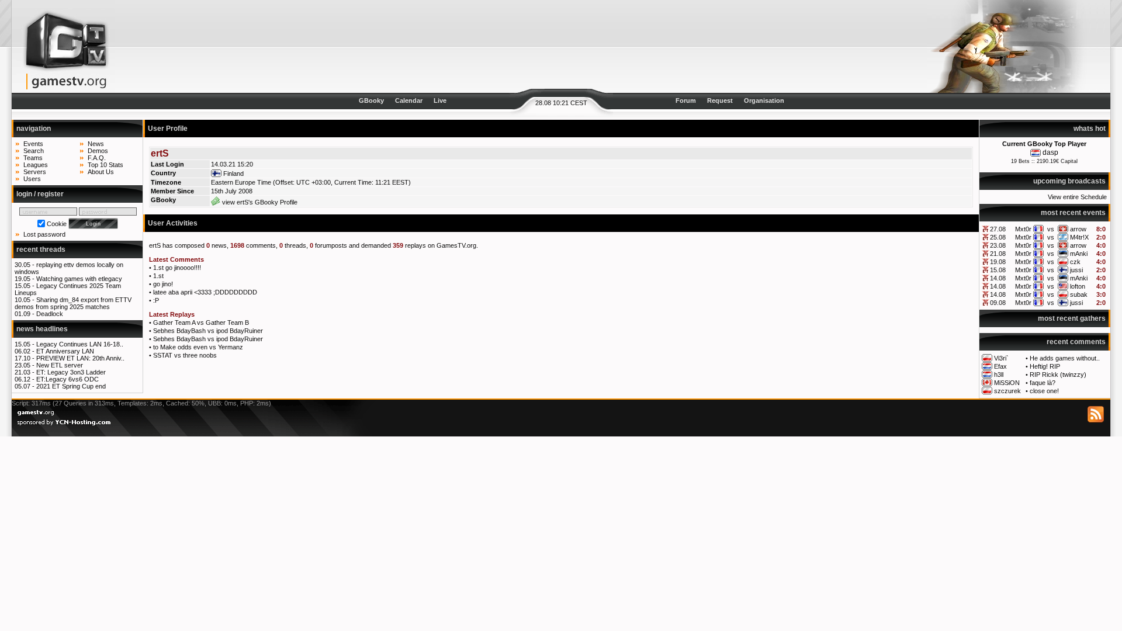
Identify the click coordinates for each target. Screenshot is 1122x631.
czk (1075, 261)
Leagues (35, 164)
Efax (1000, 366)
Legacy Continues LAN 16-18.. (79, 344)
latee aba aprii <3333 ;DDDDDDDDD (205, 292)
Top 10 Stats (105, 164)
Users (32, 178)
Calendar (409, 100)
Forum (686, 100)
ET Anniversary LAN (65, 351)
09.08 (998, 302)
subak (1079, 294)
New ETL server (59, 365)
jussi (1076, 269)
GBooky (371, 100)
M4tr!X (1079, 237)
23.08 (998, 245)
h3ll (998, 374)
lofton (1077, 286)
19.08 (998, 261)
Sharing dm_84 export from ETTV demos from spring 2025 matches (73, 303)
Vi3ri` (1001, 358)
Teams (33, 157)
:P (156, 300)
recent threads (40, 249)
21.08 (998, 253)
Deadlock (49, 313)
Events (33, 143)
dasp (1050, 152)
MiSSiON (1007, 382)
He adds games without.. (1065, 358)
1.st (158, 275)
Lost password (44, 234)
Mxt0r (1023, 229)
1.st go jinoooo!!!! (177, 267)
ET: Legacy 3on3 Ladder (71, 372)
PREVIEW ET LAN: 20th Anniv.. (80, 358)
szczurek (1007, 390)
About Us (101, 171)
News (96, 143)
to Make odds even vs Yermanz (198, 347)
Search (33, 150)
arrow (1078, 229)
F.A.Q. (97, 157)
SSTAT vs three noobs (185, 355)
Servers (34, 171)
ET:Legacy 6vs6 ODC (67, 379)
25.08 (998, 237)
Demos (98, 150)
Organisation (764, 100)
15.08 (998, 269)
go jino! (163, 283)
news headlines (42, 329)
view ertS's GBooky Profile (258, 202)
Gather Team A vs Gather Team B (201, 322)
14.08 (998, 278)
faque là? (1042, 382)
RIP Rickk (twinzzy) (1058, 374)
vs (1050, 229)
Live (440, 100)
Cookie (57, 223)
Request (720, 100)
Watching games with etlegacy (79, 278)
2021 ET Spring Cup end (71, 386)
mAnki (1079, 253)
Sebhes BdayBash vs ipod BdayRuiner (208, 330)
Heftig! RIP (1045, 366)
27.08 (998, 229)
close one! (1044, 390)
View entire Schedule (1077, 196)
